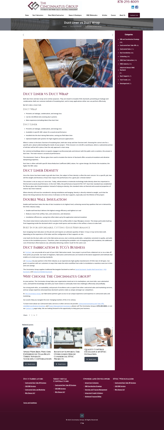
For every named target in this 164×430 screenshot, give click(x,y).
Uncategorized (124, 83)
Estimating (123, 56)
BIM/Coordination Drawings (93, 386)
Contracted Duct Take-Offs (128, 45)
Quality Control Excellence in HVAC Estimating (95, 352)
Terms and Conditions (30, 403)
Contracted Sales (125, 49)
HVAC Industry (124, 64)
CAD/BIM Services (30, 386)
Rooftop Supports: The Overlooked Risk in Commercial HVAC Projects (67, 355)
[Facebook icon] (81, 423)
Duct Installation (76, 26)
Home (65, 26)
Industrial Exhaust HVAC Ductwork (127, 68)
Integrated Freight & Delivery (94, 393)
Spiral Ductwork (80, 269)
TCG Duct (28, 252)
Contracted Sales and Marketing (35, 390)
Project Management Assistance (60, 306)
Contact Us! (134, 15)
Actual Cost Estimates (92, 383)
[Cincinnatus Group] (54, 6)
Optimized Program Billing (93, 396)
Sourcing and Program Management (96, 390)
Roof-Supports (124, 76)
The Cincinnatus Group (33, 294)
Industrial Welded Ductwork (42, 272)
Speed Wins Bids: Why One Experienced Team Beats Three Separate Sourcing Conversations (37, 355)
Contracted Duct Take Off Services (35, 383)
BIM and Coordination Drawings (129, 39)
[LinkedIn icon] (83, 423)
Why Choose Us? (30, 393)
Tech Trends (123, 80)
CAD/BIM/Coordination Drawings (34, 306)
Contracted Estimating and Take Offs (91, 304)
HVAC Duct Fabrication (127, 60)
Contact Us (29, 308)
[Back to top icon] (82, 416)
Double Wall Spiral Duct (95, 269)
